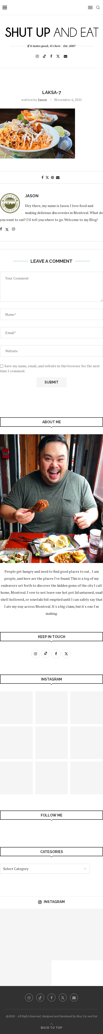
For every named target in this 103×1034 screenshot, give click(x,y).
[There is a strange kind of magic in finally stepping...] (39, 973)
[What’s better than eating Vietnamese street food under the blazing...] (51, 707)
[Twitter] (58, 56)
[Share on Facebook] (43, 177)
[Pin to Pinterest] (52, 177)
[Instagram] (37, 56)
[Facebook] (51, 56)
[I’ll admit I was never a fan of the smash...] (90, 947)
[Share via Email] (58, 177)
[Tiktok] (44, 56)
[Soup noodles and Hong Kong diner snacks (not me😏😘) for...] (51, 778)
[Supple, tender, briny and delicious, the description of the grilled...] (13, 973)
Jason (42, 99)
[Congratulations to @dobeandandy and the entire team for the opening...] (64, 947)
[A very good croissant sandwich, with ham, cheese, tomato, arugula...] (51, 742)
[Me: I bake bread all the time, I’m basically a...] (90, 921)
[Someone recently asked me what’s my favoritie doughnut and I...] (39, 947)
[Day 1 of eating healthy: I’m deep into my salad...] (39, 921)
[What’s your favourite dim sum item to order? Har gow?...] (13, 947)
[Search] (98, 7)
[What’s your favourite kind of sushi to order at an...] (13, 921)
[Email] (65, 56)
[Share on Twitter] (47, 177)
